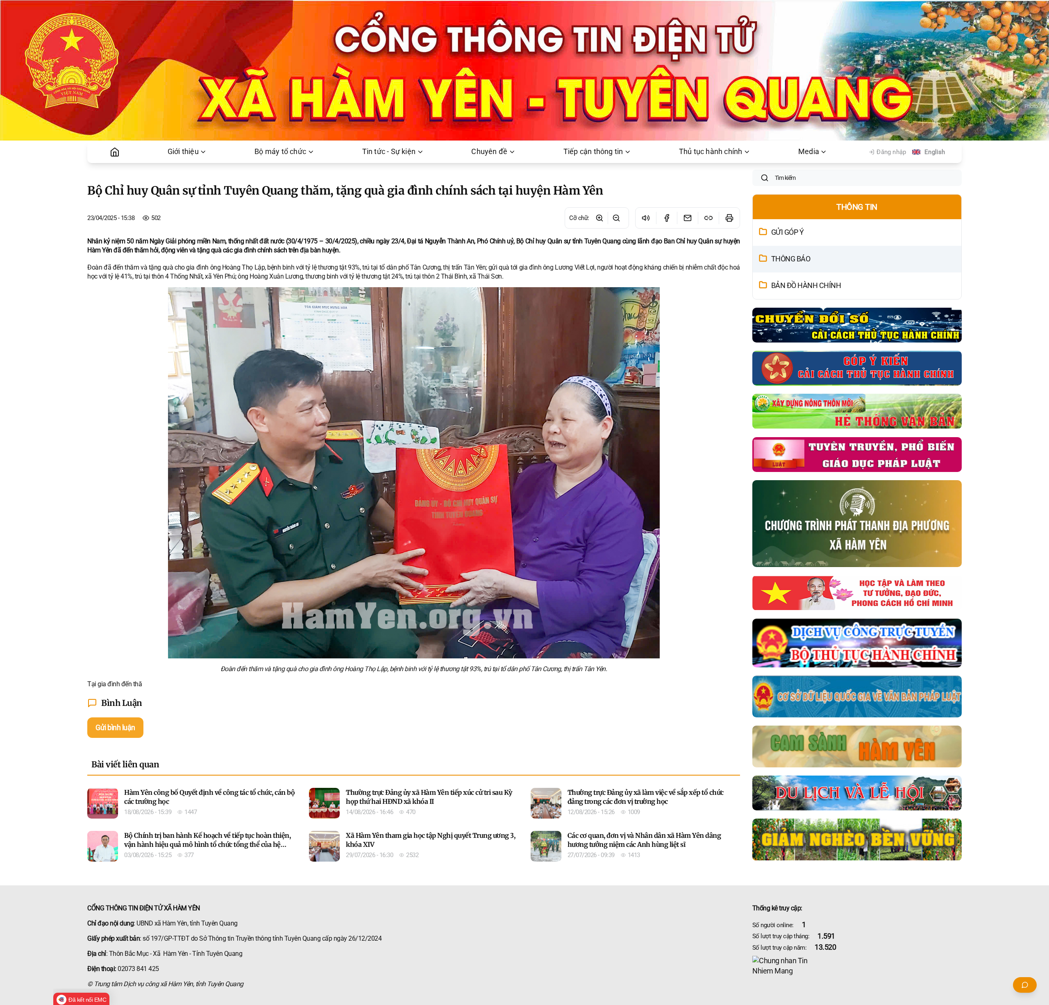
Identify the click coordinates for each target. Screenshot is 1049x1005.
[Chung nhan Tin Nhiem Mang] (857, 966)
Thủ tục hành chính (710, 151)
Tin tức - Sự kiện (389, 151)
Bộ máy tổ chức (280, 151)
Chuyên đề (489, 151)
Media (808, 151)
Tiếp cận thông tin (593, 151)
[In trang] (729, 218)
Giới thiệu (183, 151)
